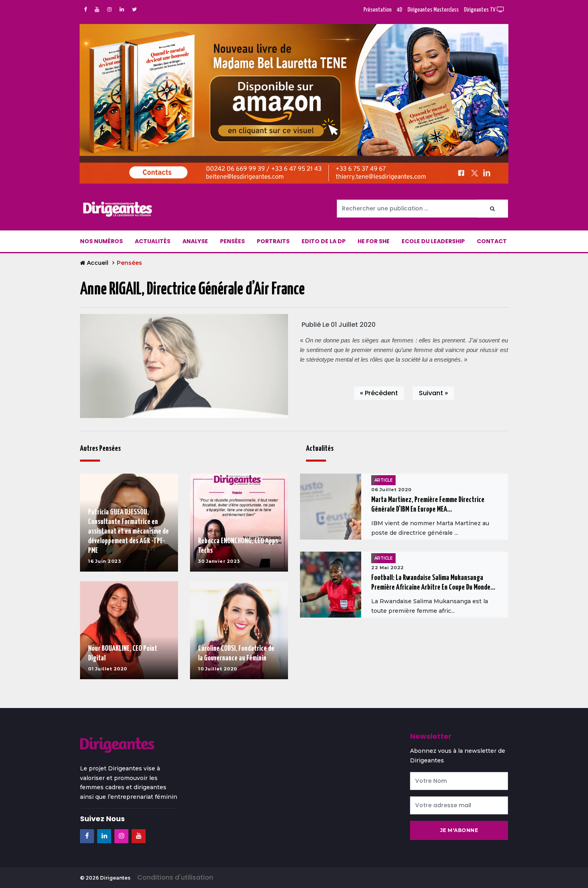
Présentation (378, 10)
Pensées (232, 241)
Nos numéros (101, 241)
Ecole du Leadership (433, 241)
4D (399, 10)
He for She (374, 241)
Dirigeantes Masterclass (433, 10)
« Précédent (379, 393)
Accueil (97, 262)
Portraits (273, 241)
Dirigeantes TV (480, 10)
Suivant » (433, 393)
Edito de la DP (324, 241)
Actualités (152, 241)
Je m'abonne (459, 830)
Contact (492, 241)
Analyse (195, 241)
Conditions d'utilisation (175, 877)
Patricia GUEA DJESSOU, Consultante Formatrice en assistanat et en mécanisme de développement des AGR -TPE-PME (128, 531)
